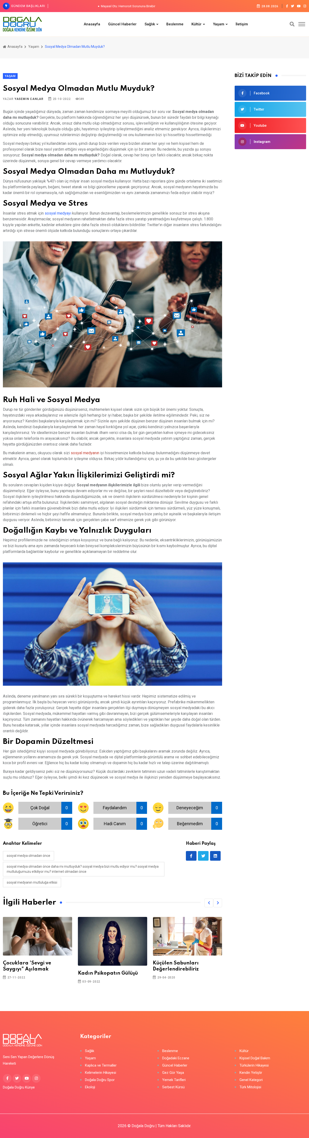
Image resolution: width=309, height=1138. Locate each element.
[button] (208, 903)
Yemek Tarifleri (174, 1080)
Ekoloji (90, 1087)
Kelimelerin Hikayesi (100, 1073)
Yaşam (218, 24)
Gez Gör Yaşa (173, 1073)
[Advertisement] (270, 231)
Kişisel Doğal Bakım (254, 1058)
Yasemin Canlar (28, 99)
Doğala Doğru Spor (100, 1080)
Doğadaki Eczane (175, 1058)
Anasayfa (92, 24)
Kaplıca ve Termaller (101, 1065)
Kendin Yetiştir (250, 1073)
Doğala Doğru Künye (19, 1087)
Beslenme (174, 24)
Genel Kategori (251, 1080)
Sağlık (150, 24)
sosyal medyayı (58, 213)
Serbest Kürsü (173, 1087)
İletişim (242, 24)
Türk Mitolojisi (250, 1087)
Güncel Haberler (122, 24)
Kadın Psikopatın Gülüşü (108, 973)
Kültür (196, 24)
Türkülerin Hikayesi (254, 1065)
